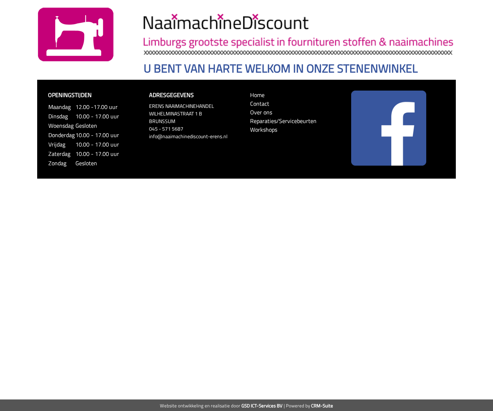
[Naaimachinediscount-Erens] (75, 34)
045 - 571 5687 (166, 128)
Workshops (263, 129)
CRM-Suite (322, 405)
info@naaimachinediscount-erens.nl (188, 136)
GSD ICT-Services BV (262, 405)
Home (257, 95)
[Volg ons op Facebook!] (388, 127)
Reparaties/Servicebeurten (283, 121)
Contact (259, 103)
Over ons (261, 112)
